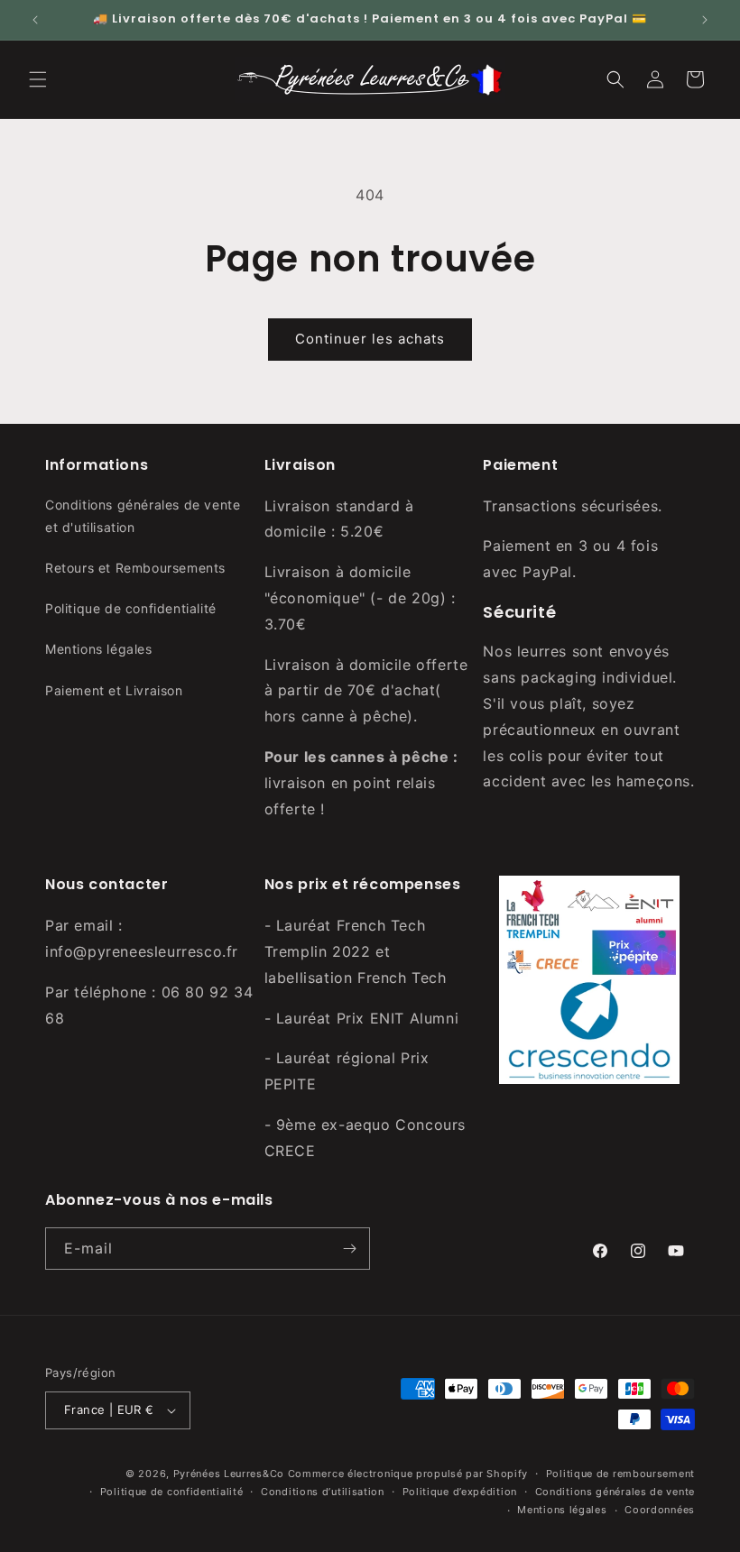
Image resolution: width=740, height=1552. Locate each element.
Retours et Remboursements (135, 567)
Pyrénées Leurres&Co (228, 1473)
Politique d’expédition (459, 1491)
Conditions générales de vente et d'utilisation (142, 516)
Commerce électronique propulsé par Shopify (408, 1473)
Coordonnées (659, 1509)
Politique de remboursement (620, 1473)
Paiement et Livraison (114, 690)
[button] (38, 79)
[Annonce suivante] (705, 20)
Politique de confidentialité (131, 608)
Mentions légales (99, 649)
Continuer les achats (370, 338)
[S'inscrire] (349, 1248)
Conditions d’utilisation (322, 1491)
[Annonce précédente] (35, 20)
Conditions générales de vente (615, 1491)
